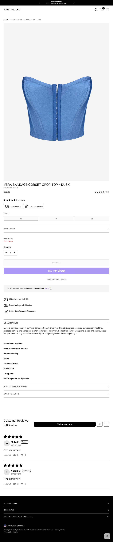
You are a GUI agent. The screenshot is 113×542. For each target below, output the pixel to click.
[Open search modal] (96, 9)
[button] (10, 200)
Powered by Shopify (11, 532)
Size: (7, 214)
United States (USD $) (15, 526)
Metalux (20, 530)
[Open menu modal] (108, 9)
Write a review (64, 424)
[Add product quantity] (14, 252)
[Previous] (39, 2)
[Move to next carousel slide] (107, 407)
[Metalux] (12, 9)
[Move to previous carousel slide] (100, 407)
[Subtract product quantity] (6, 252)
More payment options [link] (57, 279)
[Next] (74, 2)
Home (6, 19)
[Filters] (100, 424)
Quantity (7, 247)
